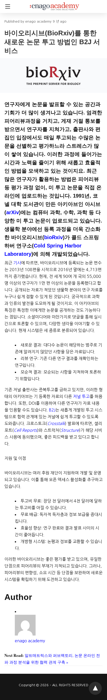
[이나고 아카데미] (54, 4)
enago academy (30, 641)
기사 (17, 263)
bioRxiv (53, 237)
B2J (52, 410)
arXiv (12, 212)
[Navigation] (6, 6)
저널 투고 (81, 396)
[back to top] (95, 688)
